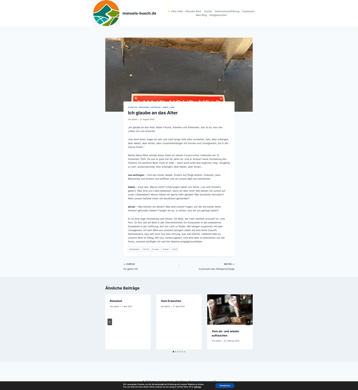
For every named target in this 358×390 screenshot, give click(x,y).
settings (197, 387)
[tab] (173, 351)
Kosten (208, 11)
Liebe (172, 107)
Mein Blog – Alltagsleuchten (211, 15)
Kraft (146, 249)
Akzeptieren (225, 385)
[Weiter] (248, 322)
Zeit (174, 249)
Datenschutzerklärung (227, 11)
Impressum (248, 11)
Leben (165, 107)
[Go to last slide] (110, 322)
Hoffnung (155, 107)
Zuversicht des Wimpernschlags (217, 266)
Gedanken (144, 107)
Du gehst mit (130, 266)
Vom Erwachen (171, 301)
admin (134, 119)
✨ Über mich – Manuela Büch (184, 11)
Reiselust (116, 301)
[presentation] (230, 309)
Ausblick (132, 107)
